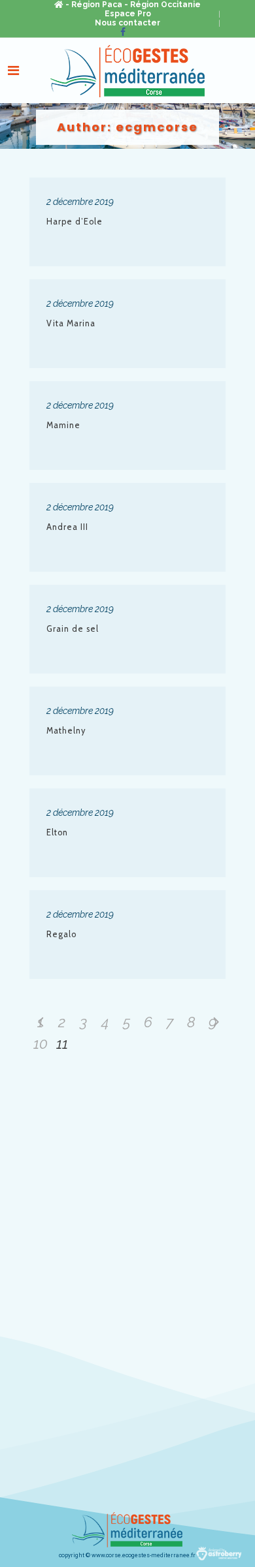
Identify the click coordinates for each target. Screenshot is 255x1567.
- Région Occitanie (162, 4)
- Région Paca (93, 4)
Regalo (61, 934)
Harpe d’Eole (74, 221)
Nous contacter (127, 22)
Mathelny (66, 731)
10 (40, 1043)
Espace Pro (128, 13)
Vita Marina (70, 323)
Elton (57, 832)
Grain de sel (72, 629)
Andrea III (67, 527)
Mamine (63, 425)
